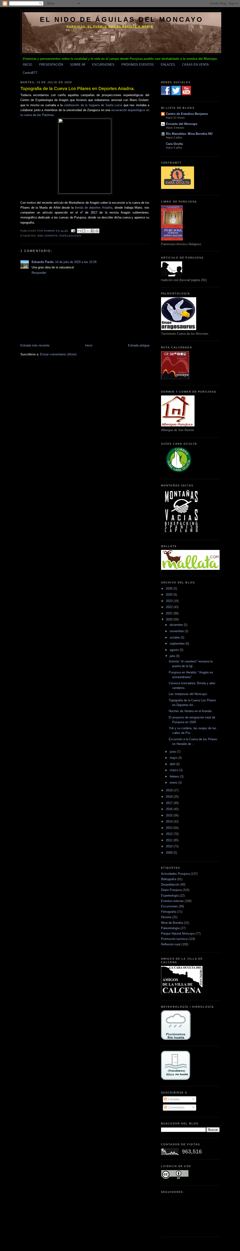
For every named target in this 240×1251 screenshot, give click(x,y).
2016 (169, 809)
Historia (166, 917)
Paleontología (170, 928)
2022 (169, 607)
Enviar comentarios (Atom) (58, 354)
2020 (169, 619)
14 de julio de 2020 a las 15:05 (76, 262)
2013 (169, 828)
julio (173, 656)
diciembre (177, 625)
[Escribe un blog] (83, 231)
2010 (169, 846)
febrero (175, 776)
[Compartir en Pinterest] (97, 231)
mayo (174, 757)
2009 (169, 852)
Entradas (173, 1099)
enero (174, 782)
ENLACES (168, 64)
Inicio (88, 345)
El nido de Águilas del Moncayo (121, 19)
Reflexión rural (170, 944)
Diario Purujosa (171, 890)
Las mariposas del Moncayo (188, 694)
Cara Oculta (174, 144)
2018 (169, 796)
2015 (169, 815)
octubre (175, 637)
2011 (169, 840)
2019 (169, 790)
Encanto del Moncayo (181, 124)
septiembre (178, 643)
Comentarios (176, 1107)
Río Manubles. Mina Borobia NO (189, 133)
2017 (169, 803)
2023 (169, 601)
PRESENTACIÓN (51, 64)
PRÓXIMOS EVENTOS (137, 64)
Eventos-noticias (172, 901)
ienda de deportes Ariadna (94, 207)
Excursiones (169, 906)
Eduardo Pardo (43, 262)
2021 (169, 613)
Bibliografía (47, 235)
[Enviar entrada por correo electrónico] (73, 230)
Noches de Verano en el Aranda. (190, 711)
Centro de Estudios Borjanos (187, 114)
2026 (169, 588)
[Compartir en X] (88, 231)
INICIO (27, 64)
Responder (39, 272)
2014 (169, 821)
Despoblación (170, 884)
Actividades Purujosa (175, 873)
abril (173, 764)
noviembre (177, 631)
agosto (175, 650)
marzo (174, 770)
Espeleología (70, 235)
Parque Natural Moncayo (178, 933)
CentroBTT (30, 73)
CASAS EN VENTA (195, 64)
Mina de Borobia (172, 922)
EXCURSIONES (103, 64)
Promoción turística (174, 939)
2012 (169, 834)
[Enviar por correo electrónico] (79, 231)
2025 (169, 594)
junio (173, 751)
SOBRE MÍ (77, 64)
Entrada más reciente (34, 345)
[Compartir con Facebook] (92, 231)
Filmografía (168, 911)
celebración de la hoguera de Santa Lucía (93, 105)
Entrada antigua (138, 345)
